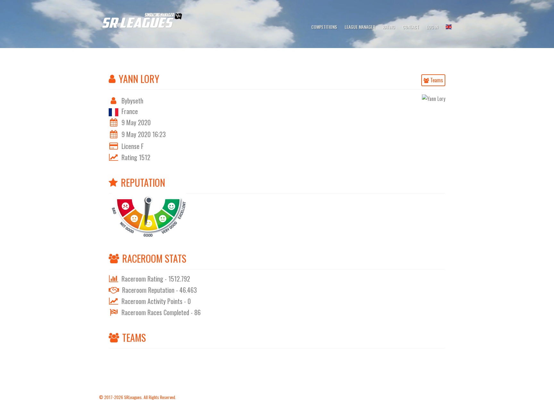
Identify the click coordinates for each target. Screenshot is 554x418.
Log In (432, 26)
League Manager (360, 26)
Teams (436, 80)
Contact (411, 26)
